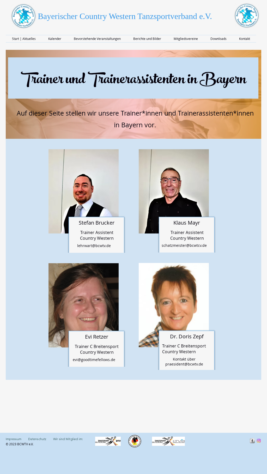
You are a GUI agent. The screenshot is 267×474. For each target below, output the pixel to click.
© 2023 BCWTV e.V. (20, 444)
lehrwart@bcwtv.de (94, 245)
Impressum (17, 439)
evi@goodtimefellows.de (94, 359)
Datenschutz (37, 439)
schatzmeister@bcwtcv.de (184, 245)
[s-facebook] (252, 440)
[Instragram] (258, 440)
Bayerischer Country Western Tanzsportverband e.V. (125, 16)
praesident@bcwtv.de (184, 364)
